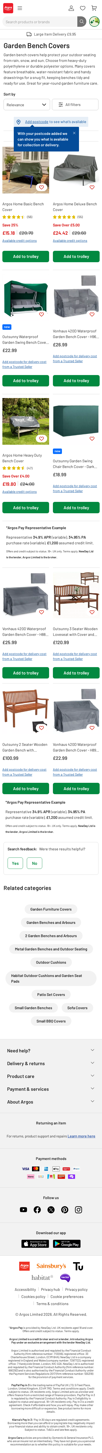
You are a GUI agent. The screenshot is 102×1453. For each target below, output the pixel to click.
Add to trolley (26, 256)
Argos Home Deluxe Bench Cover (75, 207)
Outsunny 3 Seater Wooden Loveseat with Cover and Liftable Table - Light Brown (76, 631)
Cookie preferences (67, 1296)
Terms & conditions (52, 1303)
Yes (15, 863)
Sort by (9, 94)
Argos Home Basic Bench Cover (23, 207)
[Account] (71, 8)
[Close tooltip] (74, 132)
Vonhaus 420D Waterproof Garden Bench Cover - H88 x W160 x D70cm (25, 631)
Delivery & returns (26, 1063)
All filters (73, 104)
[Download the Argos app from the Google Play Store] (67, 1243)
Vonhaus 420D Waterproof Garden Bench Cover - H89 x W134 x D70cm (76, 747)
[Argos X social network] (51, 1209)
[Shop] (19, 8)
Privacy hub (50, 1289)
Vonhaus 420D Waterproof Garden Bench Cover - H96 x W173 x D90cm (76, 334)
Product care (20, 1076)
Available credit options (19, 240)
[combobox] (39, 21)
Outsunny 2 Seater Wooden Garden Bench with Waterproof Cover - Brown (24, 747)
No (34, 863)
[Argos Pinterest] (64, 1209)
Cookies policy (33, 1296)
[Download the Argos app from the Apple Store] (35, 1243)
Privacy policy (76, 1289)
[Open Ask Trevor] (94, 21)
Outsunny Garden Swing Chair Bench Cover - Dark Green (73, 463)
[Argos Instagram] (78, 1209)
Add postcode (36, 121)
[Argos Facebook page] (37, 1209)
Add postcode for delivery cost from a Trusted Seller (24, 364)
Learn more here (81, 1136)
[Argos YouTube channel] (23, 1209)
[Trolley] (94, 8)
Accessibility (25, 1289)
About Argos (20, 1102)
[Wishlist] (82, 8)
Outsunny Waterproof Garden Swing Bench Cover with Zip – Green (24, 339)
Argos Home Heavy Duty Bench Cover (22, 458)
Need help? (18, 1050)
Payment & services (28, 1089)
